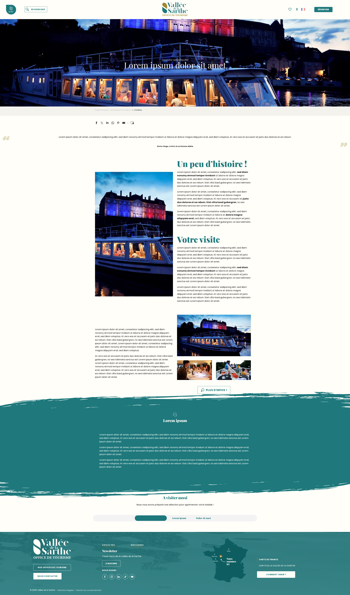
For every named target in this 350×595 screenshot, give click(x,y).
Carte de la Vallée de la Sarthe (277, 565)
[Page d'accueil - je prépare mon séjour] (175, 7)
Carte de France (268, 559)
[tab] (151, 518)
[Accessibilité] (297, 9)
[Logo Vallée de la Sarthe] (52, 549)
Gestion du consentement (88, 590)
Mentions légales (66, 590)
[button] (36, 9)
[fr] (303, 9)
